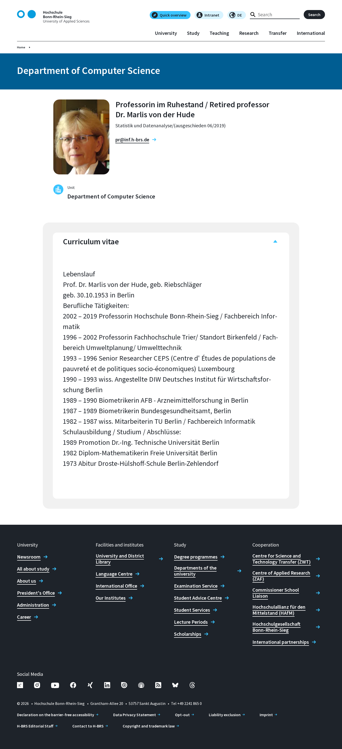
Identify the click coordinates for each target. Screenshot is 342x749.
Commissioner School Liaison (275, 593)
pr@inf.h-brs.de (132, 140)
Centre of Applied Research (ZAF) (281, 576)
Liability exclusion (225, 714)
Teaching (219, 33)
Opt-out (182, 714)
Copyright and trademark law (149, 725)
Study (193, 33)
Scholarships (187, 634)
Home (21, 47)
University (166, 33)
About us (26, 581)
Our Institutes (111, 598)
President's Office (36, 593)
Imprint (266, 714)
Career (24, 617)
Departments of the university (195, 571)
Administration (33, 605)
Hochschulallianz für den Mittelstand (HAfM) (278, 610)
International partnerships (280, 642)
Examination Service (196, 586)
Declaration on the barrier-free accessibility (55, 714)
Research (249, 33)
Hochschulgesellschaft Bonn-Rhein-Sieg (276, 627)
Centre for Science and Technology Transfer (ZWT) (281, 559)
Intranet (212, 15)
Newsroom (29, 557)
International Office (116, 586)
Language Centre (114, 574)
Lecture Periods (191, 622)
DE (239, 15)
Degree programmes (196, 557)
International (311, 33)
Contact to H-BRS (88, 725)
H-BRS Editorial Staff (35, 725)
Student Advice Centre (198, 598)
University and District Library (120, 559)
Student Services (192, 610)
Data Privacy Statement (134, 714)
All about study (33, 569)
